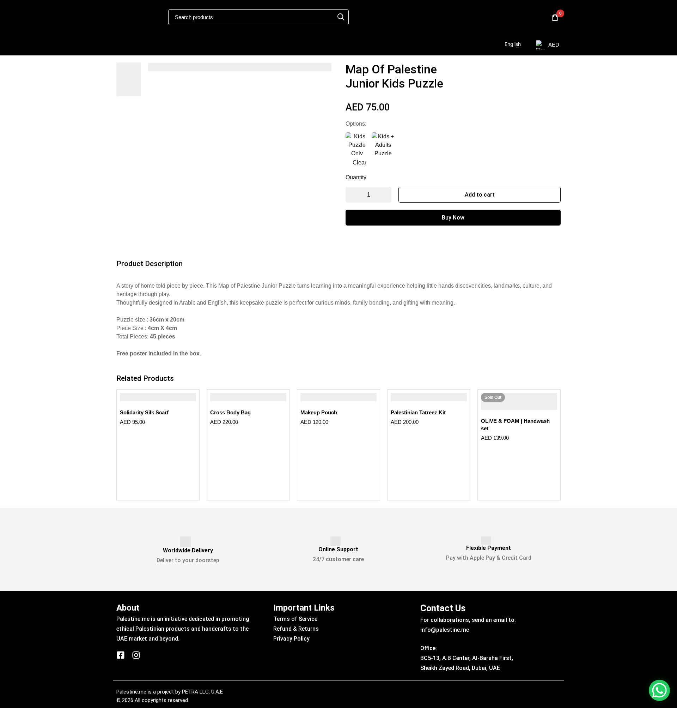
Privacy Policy (291, 638)
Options (356, 124)
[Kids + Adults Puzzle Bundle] (383, 144)
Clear (359, 163)
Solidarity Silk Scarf (144, 412)
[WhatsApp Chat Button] (659, 690)
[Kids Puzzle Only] (357, 144)
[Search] (341, 17)
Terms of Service (295, 619)
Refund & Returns (296, 628)
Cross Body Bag (230, 412)
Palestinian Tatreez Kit (418, 412)
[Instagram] (136, 655)
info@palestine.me (444, 629)
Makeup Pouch (318, 412)
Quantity (356, 177)
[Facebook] (120, 655)
